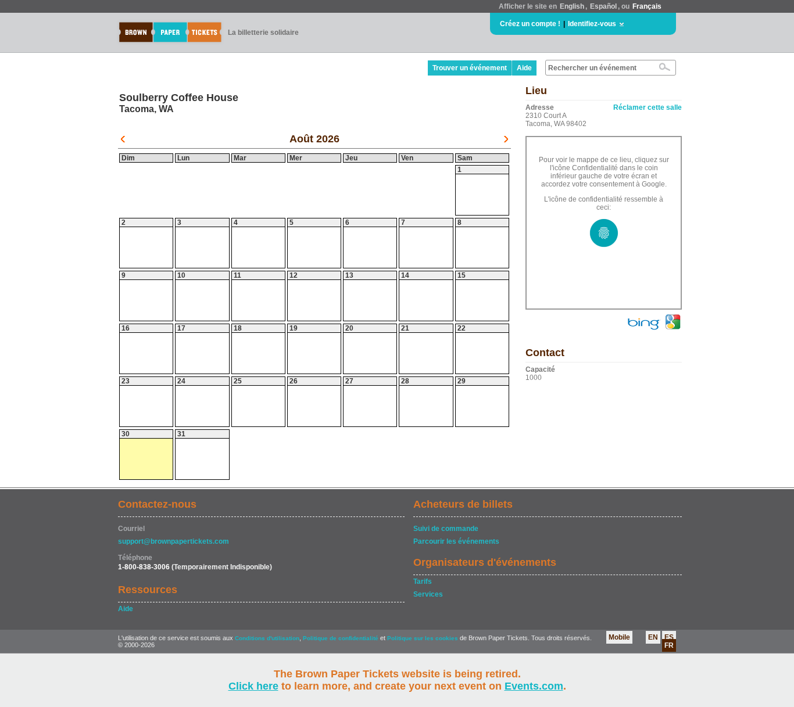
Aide (524, 68)
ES (669, 637)
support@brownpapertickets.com (173, 541)
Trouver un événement (469, 68)
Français (646, 6)
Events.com (534, 686)
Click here (253, 686)
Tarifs (422, 581)
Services (428, 594)
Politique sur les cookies (423, 638)
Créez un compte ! (530, 24)
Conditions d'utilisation (267, 638)
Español (603, 6)
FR (669, 645)
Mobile (619, 637)
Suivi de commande (445, 529)
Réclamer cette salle (647, 107)
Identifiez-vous (592, 24)
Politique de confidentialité (340, 638)
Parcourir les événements (456, 541)
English (572, 6)
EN (653, 637)
